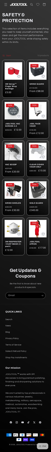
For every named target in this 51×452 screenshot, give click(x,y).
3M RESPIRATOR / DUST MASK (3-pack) (13, 244)
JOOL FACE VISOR (35, 125)
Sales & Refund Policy (15, 351)
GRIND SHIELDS (13, 203)
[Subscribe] (42, 295)
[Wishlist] (38, 4)
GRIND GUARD (37, 84)
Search (8, 319)
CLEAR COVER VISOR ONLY (37, 166)
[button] (6, 4)
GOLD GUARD (36, 203)
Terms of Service (13, 345)
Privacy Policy (12, 338)
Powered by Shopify (33, 444)
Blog (7, 332)
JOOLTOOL (20, 444)
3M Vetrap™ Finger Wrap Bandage (11, 86)
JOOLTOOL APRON (35, 243)
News (8, 326)
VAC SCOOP (11, 165)
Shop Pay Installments (16, 358)
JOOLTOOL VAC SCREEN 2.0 (12, 125)
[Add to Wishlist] (19, 76)
